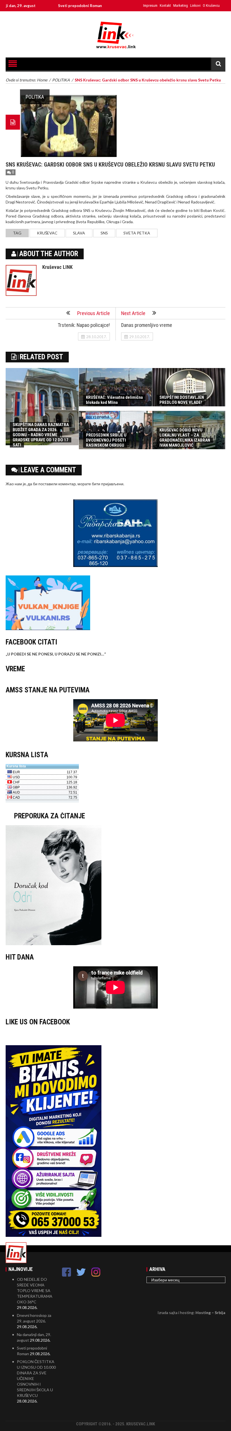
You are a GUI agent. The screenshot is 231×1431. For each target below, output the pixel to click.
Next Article (133, 313)
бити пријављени (107, 483)
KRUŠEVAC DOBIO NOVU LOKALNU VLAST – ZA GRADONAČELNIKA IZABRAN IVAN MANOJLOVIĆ (184, 437)
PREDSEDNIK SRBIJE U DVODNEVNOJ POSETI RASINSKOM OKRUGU (106, 440)
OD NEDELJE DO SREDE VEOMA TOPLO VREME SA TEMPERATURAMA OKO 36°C (34, 1290)
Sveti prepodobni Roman (53, 5)
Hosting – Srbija (210, 1312)
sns (104, 233)
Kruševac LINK (57, 267)
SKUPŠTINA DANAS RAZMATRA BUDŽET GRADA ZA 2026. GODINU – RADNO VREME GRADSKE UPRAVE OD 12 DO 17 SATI (41, 435)
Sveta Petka (136, 233)
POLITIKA (35, 97)
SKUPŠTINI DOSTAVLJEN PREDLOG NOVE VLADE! (181, 400)
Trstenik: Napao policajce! (84, 325)
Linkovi (195, 5)
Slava (79, 233)
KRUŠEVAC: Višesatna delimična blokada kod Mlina (114, 400)
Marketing (180, 5)
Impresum (150, 5)
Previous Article (93, 313)
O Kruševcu (211, 5)
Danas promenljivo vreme (146, 325)
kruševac (47, 233)
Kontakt (165, 5)
